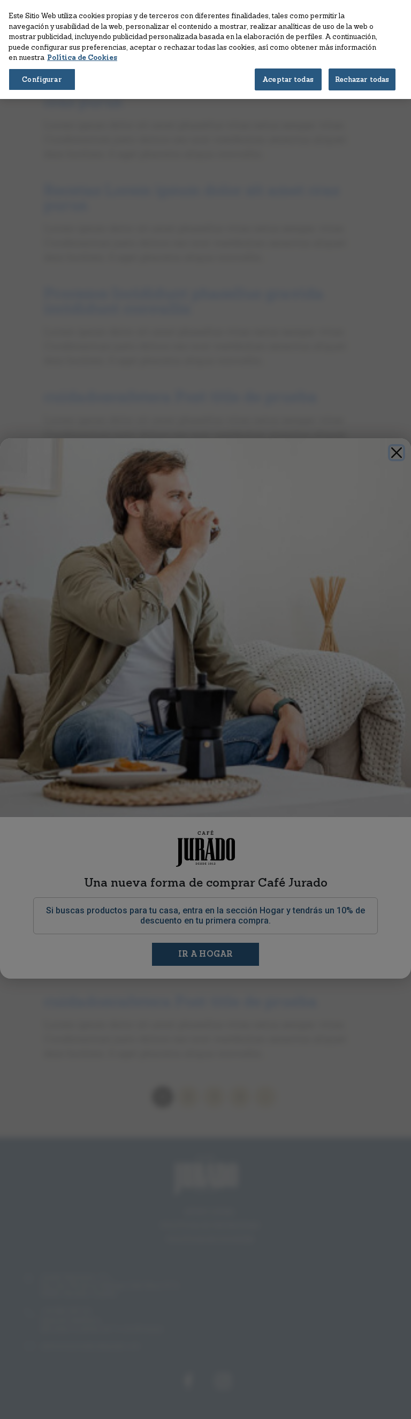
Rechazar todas (362, 79)
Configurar (42, 79)
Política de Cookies (82, 58)
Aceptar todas (288, 79)
